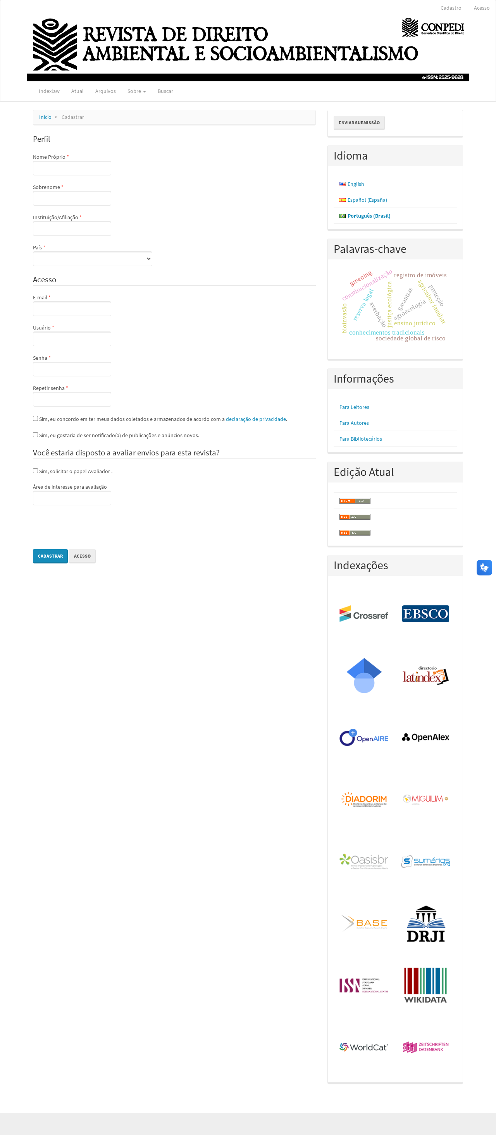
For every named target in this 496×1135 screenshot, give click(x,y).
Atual (77, 91)
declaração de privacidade (256, 419)
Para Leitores (354, 407)
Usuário (56, 327)
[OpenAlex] (426, 738)
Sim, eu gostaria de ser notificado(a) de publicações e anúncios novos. (118, 435)
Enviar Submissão (359, 122)
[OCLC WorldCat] (364, 1048)
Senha (55, 357)
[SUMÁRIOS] (426, 862)
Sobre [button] (134, 91)
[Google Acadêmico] (364, 676)
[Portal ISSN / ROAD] (364, 986)
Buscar (165, 91)
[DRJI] (426, 924)
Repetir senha (63, 387)
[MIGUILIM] (426, 800)
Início (45, 116)
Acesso (482, 7)
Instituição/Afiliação (70, 217)
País (52, 247)
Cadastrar (50, 556)
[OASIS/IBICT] (364, 862)
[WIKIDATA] (426, 986)
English (356, 183)
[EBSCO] (426, 614)
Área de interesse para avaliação (70, 486)
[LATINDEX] (426, 676)
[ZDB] (426, 1048)
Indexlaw (49, 91)
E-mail (55, 297)
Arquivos (105, 91)
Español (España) (367, 199)
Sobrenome (61, 187)
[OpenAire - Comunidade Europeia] (364, 738)
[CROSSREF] (364, 614)
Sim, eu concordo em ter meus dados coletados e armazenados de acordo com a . (162, 419)
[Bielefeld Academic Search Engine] (364, 924)
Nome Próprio (64, 156)
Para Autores (354, 422)
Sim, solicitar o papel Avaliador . (75, 471)
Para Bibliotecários (360, 438)
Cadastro (451, 7)
